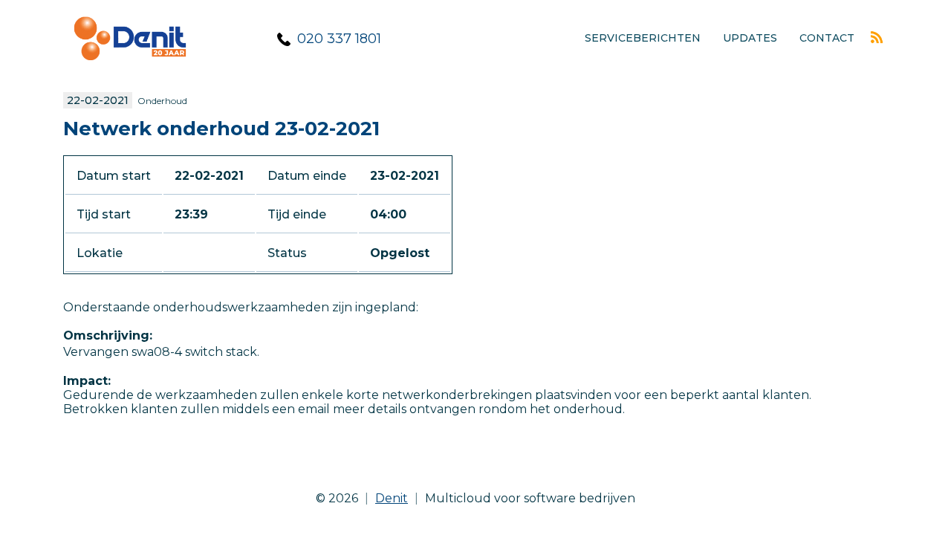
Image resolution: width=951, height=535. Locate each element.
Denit (391, 498)
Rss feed (877, 37)
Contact (826, 38)
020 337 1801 (339, 38)
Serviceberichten (643, 38)
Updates (750, 38)
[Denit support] (130, 71)
